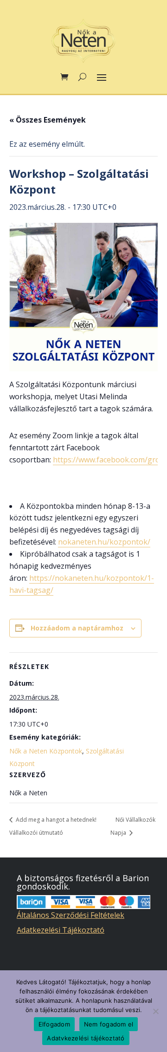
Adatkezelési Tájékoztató (60, 930)
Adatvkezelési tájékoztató (85, 1038)
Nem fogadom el (109, 1024)
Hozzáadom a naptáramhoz (77, 627)
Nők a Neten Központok (45, 751)
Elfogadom (54, 1024)
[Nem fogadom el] (155, 1011)
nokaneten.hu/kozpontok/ (104, 542)
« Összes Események (47, 120)
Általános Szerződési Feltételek (70, 915)
